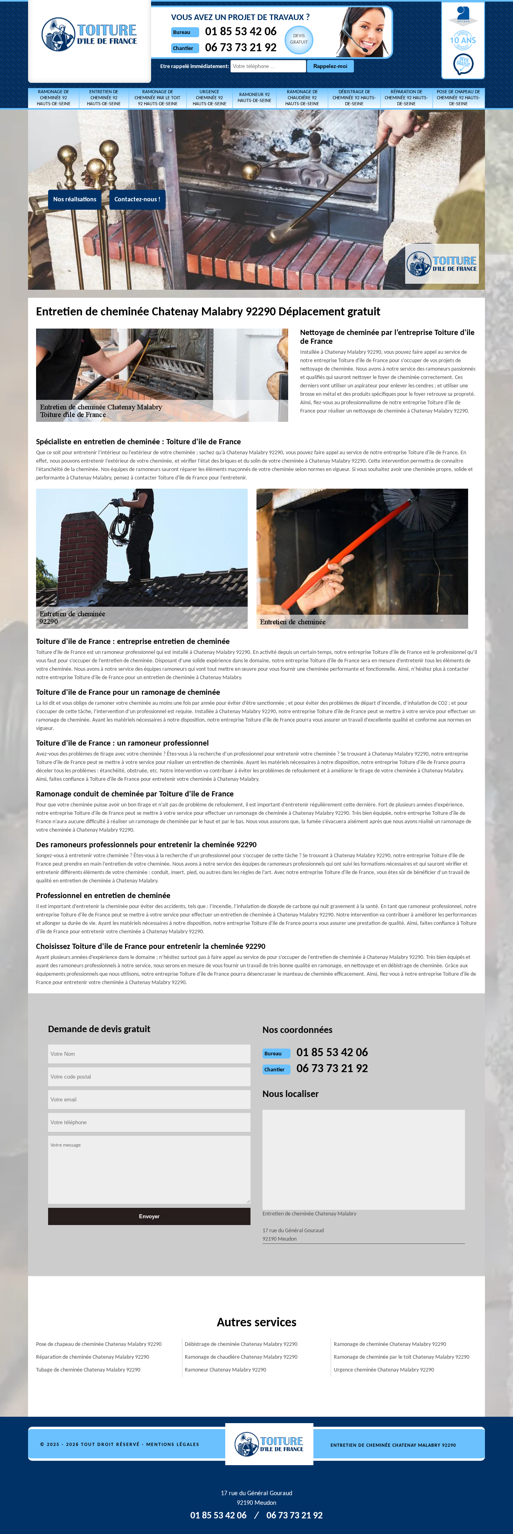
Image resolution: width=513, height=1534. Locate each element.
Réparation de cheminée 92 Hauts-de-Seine (406, 98)
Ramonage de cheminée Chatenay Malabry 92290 (390, 1344)
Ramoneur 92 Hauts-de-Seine (254, 97)
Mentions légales (173, 1444)
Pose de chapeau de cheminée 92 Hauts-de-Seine (458, 98)
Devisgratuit (299, 39)
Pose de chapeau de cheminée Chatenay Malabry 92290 (99, 1344)
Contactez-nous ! (137, 200)
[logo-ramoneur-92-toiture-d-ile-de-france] (274, 1445)
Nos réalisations (74, 200)
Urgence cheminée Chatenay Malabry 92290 (384, 1370)
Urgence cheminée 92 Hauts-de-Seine (209, 98)
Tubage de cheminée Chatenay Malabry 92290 (88, 1370)
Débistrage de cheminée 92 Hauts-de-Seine (354, 98)
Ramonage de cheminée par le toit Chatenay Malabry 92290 (401, 1357)
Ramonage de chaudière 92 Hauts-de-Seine (302, 98)
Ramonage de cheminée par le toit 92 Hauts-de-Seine (157, 98)
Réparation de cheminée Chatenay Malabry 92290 (92, 1357)
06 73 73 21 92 (241, 48)
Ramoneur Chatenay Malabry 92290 (225, 1370)
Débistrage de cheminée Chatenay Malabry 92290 (241, 1344)
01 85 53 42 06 (241, 32)
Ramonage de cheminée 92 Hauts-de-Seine (54, 98)
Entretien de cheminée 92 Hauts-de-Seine (104, 98)
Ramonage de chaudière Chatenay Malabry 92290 (241, 1357)
